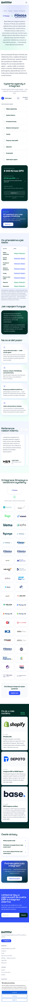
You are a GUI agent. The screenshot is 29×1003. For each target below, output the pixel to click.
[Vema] (7, 525)
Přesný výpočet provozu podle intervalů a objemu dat (14, 181)
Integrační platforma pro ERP (8, 948)
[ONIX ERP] (7, 676)
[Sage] (7, 516)
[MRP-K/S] (21, 667)
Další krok (14, 193)
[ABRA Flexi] (21, 631)
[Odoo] (7, 578)
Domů (5, 11)
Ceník (2, 953)
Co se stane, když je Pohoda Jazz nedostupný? (14, 852)
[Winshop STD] (7, 543)
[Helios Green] (7, 560)
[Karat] (21, 649)
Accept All (14, 992)
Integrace (3, 951)
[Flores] (21, 622)
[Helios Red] (7, 569)
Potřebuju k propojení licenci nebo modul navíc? (14, 846)
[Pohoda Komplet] (21, 551)
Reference (3, 962)
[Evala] (21, 507)
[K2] (7, 631)
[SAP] (21, 578)
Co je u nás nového (5, 972)
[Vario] (7, 587)
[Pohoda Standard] (7, 649)
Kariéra (3, 970)
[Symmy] (6, 3)
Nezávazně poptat (14, 878)
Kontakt (3, 974)
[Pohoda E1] (21, 543)
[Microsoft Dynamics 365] (21, 569)
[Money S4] (21, 614)
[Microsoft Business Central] (7, 507)
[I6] (21, 587)
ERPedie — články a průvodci (8, 958)
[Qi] (7, 622)
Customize (14, 996)
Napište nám (14, 693)
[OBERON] (7, 667)
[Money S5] (7, 614)
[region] (14, 992)
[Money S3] (21, 605)
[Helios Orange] (7, 596)
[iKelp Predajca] (21, 658)
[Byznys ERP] (7, 534)
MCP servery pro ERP (6, 955)
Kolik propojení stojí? (14, 840)
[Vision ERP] (21, 516)
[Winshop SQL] (21, 534)
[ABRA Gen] (21, 640)
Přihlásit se (7, 940)
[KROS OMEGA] (21, 676)
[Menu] (26, 2)
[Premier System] (7, 640)
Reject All (14, 1000)
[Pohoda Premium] (7, 551)
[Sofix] (21, 525)
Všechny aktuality (22, 713)
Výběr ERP (3, 960)
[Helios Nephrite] (7, 605)
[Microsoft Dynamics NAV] (21, 560)
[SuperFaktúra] (7, 658)
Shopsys (10, 11)
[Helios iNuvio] (21, 596)
